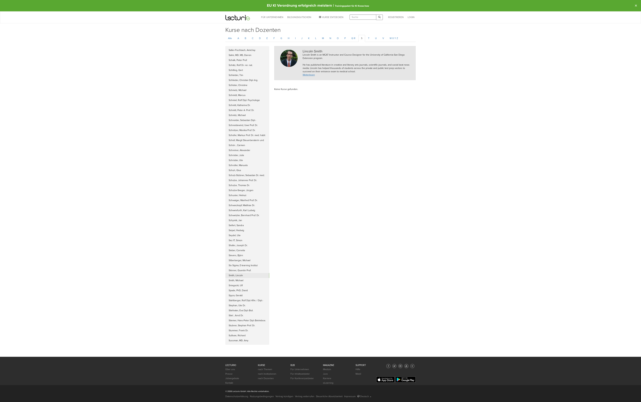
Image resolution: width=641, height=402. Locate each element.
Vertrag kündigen (284, 396)
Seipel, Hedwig (236, 230)
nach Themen (265, 369)
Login (411, 17)
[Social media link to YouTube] (406, 366)
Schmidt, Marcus (237, 95)
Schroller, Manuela (238, 165)
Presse (229, 373)
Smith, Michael (236, 280)
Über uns (230, 369)
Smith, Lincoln (236, 275)
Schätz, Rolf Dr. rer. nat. (241, 65)
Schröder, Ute (236, 160)
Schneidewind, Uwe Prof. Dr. (243, 125)
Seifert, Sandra (236, 225)
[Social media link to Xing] (412, 366)
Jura (325, 373)
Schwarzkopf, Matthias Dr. (242, 205)
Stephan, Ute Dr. (237, 305)
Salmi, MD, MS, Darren (240, 55)
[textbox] (363, 17)
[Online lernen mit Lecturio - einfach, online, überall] (237, 17)
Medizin (327, 369)
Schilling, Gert (236, 70)
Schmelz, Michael (237, 90)
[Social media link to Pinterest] (400, 366)
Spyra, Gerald (236, 295)
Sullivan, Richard (237, 335)
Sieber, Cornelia (237, 250)
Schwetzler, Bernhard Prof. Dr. (244, 215)
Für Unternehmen (299, 369)
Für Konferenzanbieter (302, 378)
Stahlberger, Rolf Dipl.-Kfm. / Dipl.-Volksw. (246, 301)
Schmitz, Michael (237, 115)
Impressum (350, 396)
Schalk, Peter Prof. (238, 60)
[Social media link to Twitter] (394, 366)
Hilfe (358, 369)
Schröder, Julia (236, 155)
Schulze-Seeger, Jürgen (241, 190)
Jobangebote (232, 378)
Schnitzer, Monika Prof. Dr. (242, 130)
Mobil (358, 373)
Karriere (327, 378)
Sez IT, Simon (235, 240)
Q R (353, 38)
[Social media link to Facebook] (388, 366)
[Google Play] (405, 379)
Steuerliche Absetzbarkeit (329, 396)
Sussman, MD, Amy (238, 340)
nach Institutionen (267, 373)
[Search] (379, 17)
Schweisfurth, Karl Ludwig (242, 210)
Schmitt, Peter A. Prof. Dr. (241, 110)
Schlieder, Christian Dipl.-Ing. (243, 80)
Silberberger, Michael (239, 260)
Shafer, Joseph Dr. (238, 245)
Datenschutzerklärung (236, 396)
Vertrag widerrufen (304, 396)
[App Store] (385, 379)
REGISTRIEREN (396, 17)
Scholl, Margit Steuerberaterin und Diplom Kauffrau (246, 141)
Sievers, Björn (236, 255)
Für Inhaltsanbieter (300, 373)
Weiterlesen (309, 74)
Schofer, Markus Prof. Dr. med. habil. (247, 135)
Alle (230, 38)
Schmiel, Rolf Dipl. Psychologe (244, 100)
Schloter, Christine (238, 85)
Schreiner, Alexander (239, 150)
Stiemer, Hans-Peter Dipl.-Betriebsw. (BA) (247, 321)
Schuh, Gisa (235, 170)
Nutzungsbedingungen (262, 396)
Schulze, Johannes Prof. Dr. (243, 180)
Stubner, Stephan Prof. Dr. (242, 325)
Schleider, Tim (236, 75)
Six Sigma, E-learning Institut (243, 265)
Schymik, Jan (235, 220)
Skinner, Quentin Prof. (240, 270)
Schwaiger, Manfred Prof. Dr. (243, 200)
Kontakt (229, 382)
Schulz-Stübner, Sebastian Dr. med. (247, 175)
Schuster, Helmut (237, 195)
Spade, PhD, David (238, 290)
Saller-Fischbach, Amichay (242, 50)
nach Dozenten (266, 378)
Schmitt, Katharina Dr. (239, 105)
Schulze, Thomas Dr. (239, 185)
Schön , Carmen (237, 145)
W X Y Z (394, 38)
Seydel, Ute (235, 235)
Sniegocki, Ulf (236, 285)
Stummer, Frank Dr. (238, 330)
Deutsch (365, 396)
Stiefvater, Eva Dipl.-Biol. (241, 310)
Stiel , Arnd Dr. (236, 315)
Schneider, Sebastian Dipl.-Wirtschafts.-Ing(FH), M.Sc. (242, 121)
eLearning (328, 382)
